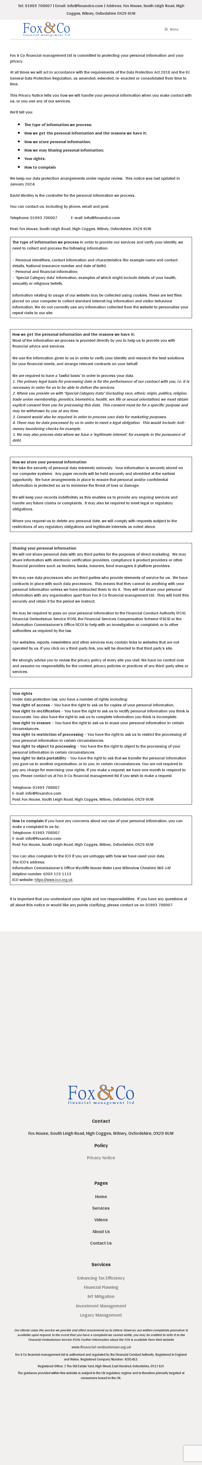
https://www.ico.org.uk (53, 879)
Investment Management (101, 1305)
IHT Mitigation (101, 1296)
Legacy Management (101, 1315)
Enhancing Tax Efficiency (101, 1278)
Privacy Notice (101, 1157)
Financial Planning (101, 1287)
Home (101, 1196)
